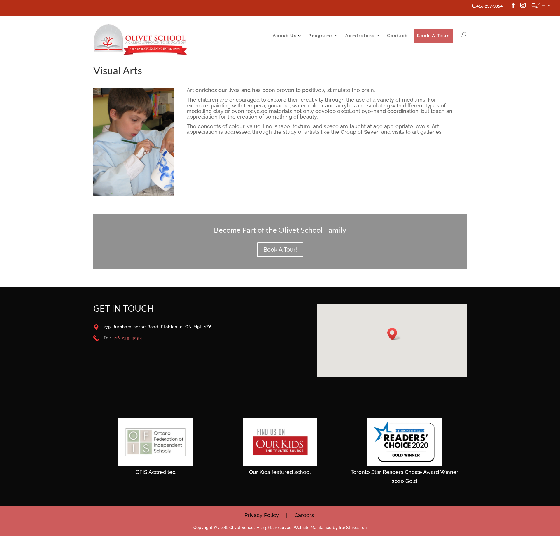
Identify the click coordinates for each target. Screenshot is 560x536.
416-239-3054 (127, 338)
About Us (285, 35)
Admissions (360, 35)
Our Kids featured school (280, 472)
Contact (397, 35)
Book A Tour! (280, 249)
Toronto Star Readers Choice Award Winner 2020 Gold (405, 476)
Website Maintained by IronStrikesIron (330, 527)
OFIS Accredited (156, 472)
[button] (394, 334)
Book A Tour (433, 35)
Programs (321, 35)
